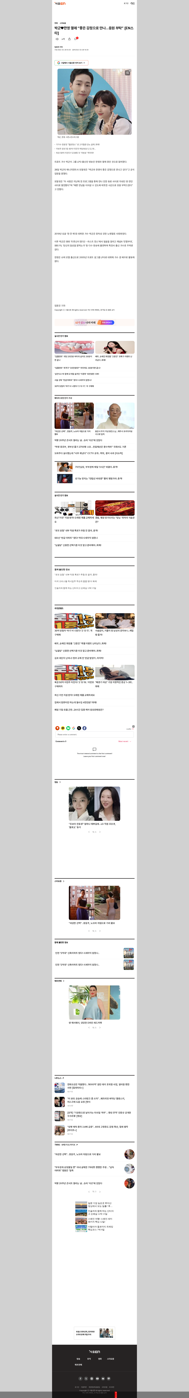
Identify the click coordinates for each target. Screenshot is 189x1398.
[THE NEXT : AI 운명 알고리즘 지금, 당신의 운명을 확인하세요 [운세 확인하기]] (95, 322)
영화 (100, 1358)
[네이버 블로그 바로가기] (109, 1379)
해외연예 (58, 981)
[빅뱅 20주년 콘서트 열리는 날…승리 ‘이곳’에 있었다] (129, 1183)
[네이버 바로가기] (103, 1379)
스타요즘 (63, 23)
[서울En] (60, 3)
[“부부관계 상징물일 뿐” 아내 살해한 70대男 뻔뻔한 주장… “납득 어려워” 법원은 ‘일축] (129, 1169)
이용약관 (84, 1387)
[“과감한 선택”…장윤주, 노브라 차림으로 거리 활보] (129, 1154)
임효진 (57, 47)
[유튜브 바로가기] (92, 1379)
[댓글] (75, 39)
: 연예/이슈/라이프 (65, 1144)
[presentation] (89, 832)
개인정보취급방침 (94, 1387)
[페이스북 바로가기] (80, 1379)
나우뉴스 (58, 1078)
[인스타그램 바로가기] (97, 1379)
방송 (56, 782)
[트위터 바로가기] (86, 1379)
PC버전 (111, 1387)
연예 (56, 23)
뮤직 (89, 1358)
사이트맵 (104, 1387)
